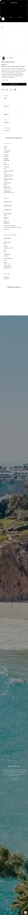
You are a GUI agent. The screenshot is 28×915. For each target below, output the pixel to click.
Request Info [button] (14, 84)
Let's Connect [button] (14, 779)
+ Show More (5, 80)
